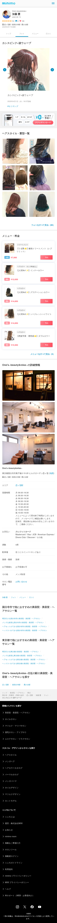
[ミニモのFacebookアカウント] (32, 907)
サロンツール (11, 849)
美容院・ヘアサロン (17, 692)
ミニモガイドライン (13, 862)
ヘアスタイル (11, 754)
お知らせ (9, 829)
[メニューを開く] (53, 3)
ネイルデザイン (12, 787)
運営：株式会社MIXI (14, 823)
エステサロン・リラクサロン (17, 738)
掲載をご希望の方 (12, 843)
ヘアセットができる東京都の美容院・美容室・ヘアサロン (23, 659)
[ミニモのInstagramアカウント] (17, 907)
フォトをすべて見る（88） (43, 225)
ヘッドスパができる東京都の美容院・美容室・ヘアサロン (23, 663)
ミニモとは (10, 816)
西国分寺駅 (16, 684)
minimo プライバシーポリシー (18, 875)
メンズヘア (10, 761)
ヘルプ (8, 888)
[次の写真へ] (52, 69)
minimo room (10, 836)
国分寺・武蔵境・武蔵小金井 (13, 695)
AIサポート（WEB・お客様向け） (19, 895)
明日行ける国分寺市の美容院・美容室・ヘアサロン (21, 618)
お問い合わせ (21, 581)
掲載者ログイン (12, 856)
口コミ (48, 33)
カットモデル (11, 800)
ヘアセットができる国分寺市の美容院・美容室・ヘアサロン (24, 626)
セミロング (13, 106)
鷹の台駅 (27, 684)
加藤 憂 (38, 695)
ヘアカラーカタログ (13, 767)
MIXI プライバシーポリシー (17, 882)
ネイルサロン (11, 719)
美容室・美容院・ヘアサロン (17, 712)
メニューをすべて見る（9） (42, 354)
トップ (4, 692)
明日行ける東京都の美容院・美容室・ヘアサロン (20, 651)
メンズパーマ (11, 781)
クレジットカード (23, 531)
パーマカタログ (12, 774)
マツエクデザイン (12, 794)
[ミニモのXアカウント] (24, 907)
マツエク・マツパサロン (15, 725)
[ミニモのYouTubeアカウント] (39, 907)
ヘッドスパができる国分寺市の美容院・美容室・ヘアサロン (24, 630)
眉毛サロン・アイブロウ (15, 732)
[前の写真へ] (4, 69)
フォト (46, 695)
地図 (52, 473)
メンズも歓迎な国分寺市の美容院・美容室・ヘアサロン (23, 622)
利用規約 (9, 869)
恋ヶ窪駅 (29, 695)
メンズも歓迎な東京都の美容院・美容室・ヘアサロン (22, 655)
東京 (29, 692)
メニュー (35, 33)
